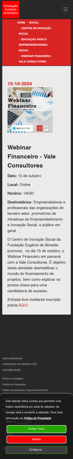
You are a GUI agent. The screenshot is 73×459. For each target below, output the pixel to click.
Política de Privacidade (37, 418)
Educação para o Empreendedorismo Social (33, 45)
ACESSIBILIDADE (11, 370)
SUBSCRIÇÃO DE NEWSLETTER (19, 364)
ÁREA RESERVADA (12, 359)
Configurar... (36, 449)
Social (34, 22)
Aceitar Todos (36, 429)
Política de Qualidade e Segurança (20, 390)
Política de (7, 385)
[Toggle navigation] (65, 9)
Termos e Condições (12, 379)
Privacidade (19, 385)
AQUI (23, 305)
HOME (21, 22)
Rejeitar (36, 439)
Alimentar (43, 390)
